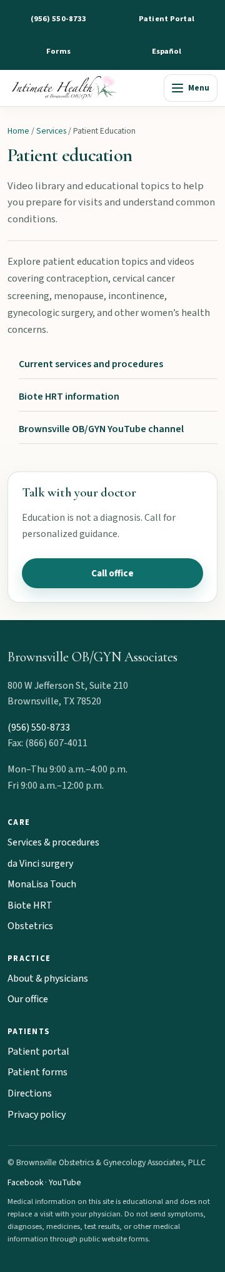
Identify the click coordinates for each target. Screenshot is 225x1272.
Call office (112, 573)
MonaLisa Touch (42, 884)
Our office (28, 999)
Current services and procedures (91, 364)
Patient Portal (166, 18)
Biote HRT (30, 905)
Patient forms (38, 1072)
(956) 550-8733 (59, 18)
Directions (30, 1093)
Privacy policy (37, 1115)
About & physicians (48, 978)
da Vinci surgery (40, 863)
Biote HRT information (69, 396)
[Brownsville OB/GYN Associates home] (83, 88)
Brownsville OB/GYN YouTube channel (101, 429)
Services (51, 131)
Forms (58, 51)
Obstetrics (30, 926)
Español (167, 51)
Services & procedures (53, 842)
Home (18, 131)
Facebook (25, 1182)
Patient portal (38, 1051)
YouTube (65, 1182)
